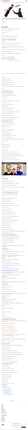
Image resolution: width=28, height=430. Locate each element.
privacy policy (21, 425)
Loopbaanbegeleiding (5, 25)
